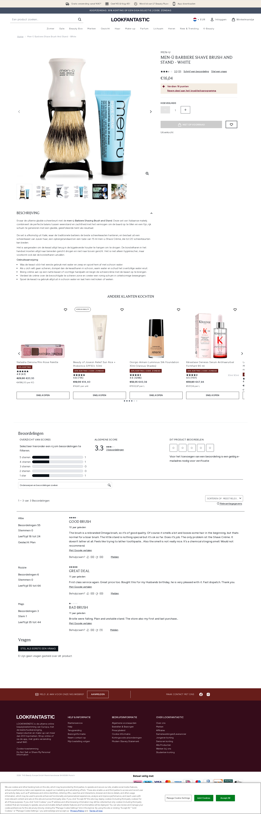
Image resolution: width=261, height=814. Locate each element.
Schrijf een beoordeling (196, 71)
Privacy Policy (77, 811)
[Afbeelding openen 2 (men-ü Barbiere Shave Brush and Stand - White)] (43, 191)
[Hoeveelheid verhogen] (185, 109)
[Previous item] (19, 353)
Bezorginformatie (77, 734)
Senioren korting (164, 741)
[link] (218, 19)
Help (70, 726)
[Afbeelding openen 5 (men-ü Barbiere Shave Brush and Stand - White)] (100, 191)
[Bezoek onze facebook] (201, 694)
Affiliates (160, 730)
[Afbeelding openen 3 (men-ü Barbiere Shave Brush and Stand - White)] (62, 191)
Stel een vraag (219, 71)
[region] (130, 798)
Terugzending (75, 730)
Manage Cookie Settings (178, 798)
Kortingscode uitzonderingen (127, 737)
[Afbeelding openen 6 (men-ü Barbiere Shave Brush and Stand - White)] (119, 191)
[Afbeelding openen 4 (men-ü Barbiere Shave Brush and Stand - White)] (81, 191)
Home (20, 36)
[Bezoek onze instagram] (208, 694)
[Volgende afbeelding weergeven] (150, 111)
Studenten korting (165, 752)
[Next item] (242, 353)
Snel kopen (43, 395)
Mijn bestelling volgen (79, 741)
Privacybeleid (118, 730)
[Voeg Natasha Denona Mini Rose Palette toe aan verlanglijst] (65, 309)
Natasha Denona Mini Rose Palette (38, 362)
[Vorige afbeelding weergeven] (19, 111)
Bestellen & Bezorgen (123, 726)
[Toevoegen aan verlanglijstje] (231, 124)
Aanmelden (98, 694)
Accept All (225, 798)
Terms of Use (96, 811)
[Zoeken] (80, 19)
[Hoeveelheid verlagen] (165, 109)
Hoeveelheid (168, 103)
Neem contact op (77, 737)
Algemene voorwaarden (124, 723)
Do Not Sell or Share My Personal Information (33, 753)
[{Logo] (130, 19)
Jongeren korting (165, 737)
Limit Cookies (203, 798)
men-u (165, 52)
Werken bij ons (163, 748)
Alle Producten (163, 745)
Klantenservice (75, 723)
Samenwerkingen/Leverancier (171, 734)
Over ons (161, 723)
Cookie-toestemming (28, 749)
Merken (159, 726)
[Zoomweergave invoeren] (147, 173)
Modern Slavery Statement (125, 741)
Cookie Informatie (121, 734)
